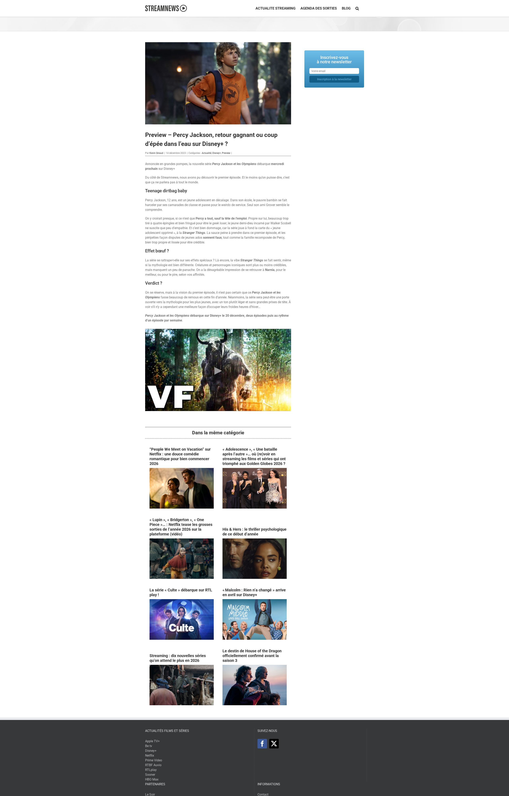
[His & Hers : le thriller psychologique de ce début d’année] (254, 541)
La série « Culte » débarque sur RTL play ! (181, 592)
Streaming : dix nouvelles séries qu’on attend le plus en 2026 (178, 658)
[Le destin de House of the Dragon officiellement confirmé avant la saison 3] (254, 667)
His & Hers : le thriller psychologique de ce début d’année (254, 531)
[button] (357, 8)
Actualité (206, 153)
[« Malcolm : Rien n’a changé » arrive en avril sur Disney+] (254, 601)
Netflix (149, 755)
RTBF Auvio (153, 765)
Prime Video (153, 760)
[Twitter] (274, 743)
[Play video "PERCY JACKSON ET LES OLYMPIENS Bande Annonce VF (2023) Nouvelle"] (218, 370)
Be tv (148, 746)
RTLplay (151, 770)
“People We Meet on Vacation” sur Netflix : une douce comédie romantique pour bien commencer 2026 (180, 456)
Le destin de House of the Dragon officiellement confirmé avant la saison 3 (252, 656)
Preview (226, 153)
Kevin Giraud (156, 153)
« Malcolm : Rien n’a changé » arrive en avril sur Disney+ (254, 592)
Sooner (150, 774)
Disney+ (216, 153)
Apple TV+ (152, 741)
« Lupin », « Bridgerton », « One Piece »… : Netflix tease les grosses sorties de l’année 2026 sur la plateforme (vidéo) (181, 526)
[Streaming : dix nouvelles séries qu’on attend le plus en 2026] (182, 667)
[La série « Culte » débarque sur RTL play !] (182, 601)
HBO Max (151, 779)
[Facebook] (262, 743)
